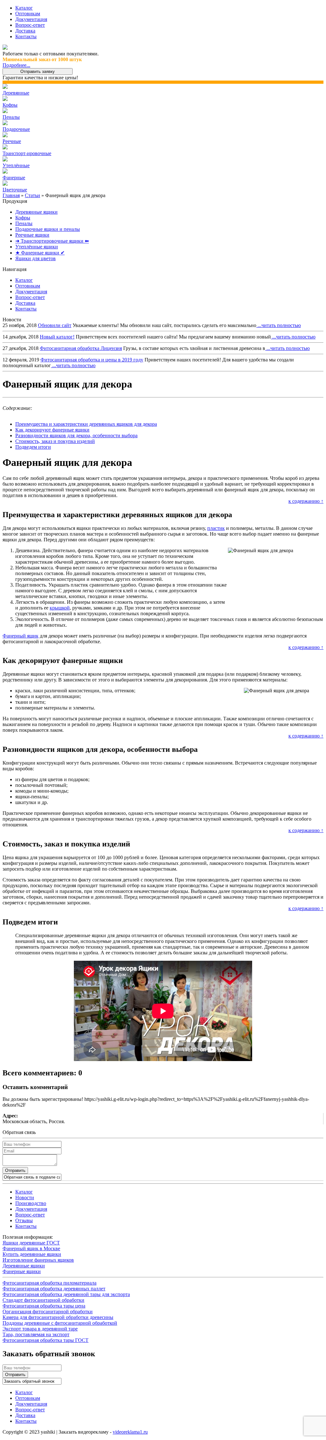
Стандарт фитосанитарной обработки (43, 1300)
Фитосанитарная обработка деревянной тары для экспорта (66, 1294)
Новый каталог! (57, 336)
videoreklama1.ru (130, 1432)
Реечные (12, 141)
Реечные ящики (32, 235)
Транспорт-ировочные (27, 153)
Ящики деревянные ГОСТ (31, 1242)
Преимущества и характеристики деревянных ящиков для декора (86, 424)
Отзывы (24, 1220)
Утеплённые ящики (36, 246)
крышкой (60, 607)
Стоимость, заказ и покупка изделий (55, 441)
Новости (24, 1197)
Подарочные (16, 129)
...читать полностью (278, 325)
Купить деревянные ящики (32, 1254)
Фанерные (14, 177)
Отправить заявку (37, 71)
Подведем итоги (33, 447)
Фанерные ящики (22, 1271)
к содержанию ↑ (305, 501)
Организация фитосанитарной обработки (48, 1311)
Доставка (25, 30)
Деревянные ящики (36, 212)
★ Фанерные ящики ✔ (40, 252)
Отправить (15, 1170)
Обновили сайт (54, 325)
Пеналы (11, 117)
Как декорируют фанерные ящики (52, 429)
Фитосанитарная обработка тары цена (44, 1305)
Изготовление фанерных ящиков (38, 1260)
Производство (30, 1203)
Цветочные (15, 189)
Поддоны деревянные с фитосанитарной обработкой (60, 1323)
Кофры (10, 105)
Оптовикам (27, 13)
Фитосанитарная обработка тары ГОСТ (46, 1340)
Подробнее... (16, 65)
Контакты (26, 36)
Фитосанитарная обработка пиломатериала (49, 1283)
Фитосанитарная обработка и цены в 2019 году (91, 359)
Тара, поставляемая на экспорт (36, 1334)
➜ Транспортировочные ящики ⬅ (52, 241)
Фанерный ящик (21, 635)
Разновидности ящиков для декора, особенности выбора (76, 435)
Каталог (24, 8)
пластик (216, 528)
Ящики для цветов (35, 258)
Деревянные (16, 93)
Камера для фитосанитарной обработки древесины (58, 1317)
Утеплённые (16, 165)
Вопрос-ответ (30, 25)
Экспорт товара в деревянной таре (40, 1328)
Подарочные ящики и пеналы (47, 229)
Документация (31, 19)
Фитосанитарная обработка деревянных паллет (54, 1288)
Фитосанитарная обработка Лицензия (81, 348)
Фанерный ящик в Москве (31, 1248)
